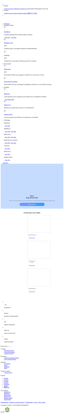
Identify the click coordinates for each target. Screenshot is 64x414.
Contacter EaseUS (9, 353)
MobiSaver (7, 393)
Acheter (12, 99)
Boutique (5, 163)
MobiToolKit (7, 399)
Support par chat (24, 8)
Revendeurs (7, 363)
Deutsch (10, 13)
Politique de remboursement (16, 402)
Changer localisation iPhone (11, 358)
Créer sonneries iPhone (10, 359)
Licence (36, 402)
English (6, 13)
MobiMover (7, 32)
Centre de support (8, 8)
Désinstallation (4, 402)
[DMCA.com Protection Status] (7, 412)
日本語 (35, 13)
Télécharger (17, 8)
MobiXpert (7, 23)
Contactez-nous (8, 372)
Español (15, 13)
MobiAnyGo (7, 105)
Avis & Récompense (9, 352)
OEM (5, 368)
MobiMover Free (8, 43)
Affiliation (6, 366)
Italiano (25, 13)
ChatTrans (6, 55)
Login (5, 365)
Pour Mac (13, 37)
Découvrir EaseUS (9, 350)
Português (20, 13)
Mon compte (42, 402)
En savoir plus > (32, 237)
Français (6, 380)
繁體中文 (30, 13)
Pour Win (7, 37)
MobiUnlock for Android (10, 81)
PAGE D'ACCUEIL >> (32, 204)
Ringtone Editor (8, 114)
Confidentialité (29, 402)
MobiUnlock (7, 69)
